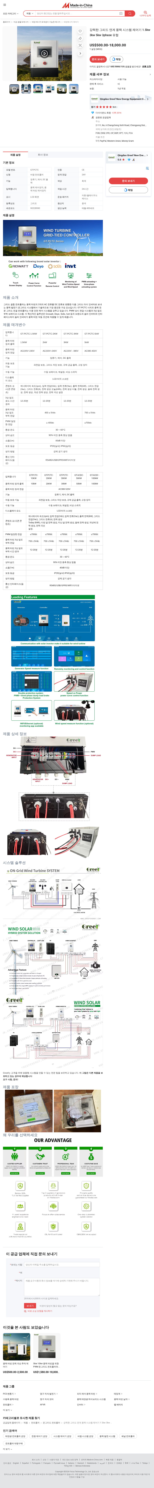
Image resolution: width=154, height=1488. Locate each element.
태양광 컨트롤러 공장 (15, 1436)
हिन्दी (126, 1463)
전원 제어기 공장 (39, 1436)
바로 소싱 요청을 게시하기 (38, 1310)
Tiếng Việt (68, 1466)
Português (36, 1463)
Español (25, 1463)
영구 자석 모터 (47, 1399)
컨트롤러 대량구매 (14, 1443)
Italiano (71, 1463)
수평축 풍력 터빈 (11, 1399)
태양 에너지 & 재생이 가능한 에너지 (46, 22)
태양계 (117, 1393)
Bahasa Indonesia (82, 1466)
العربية (102, 1463)
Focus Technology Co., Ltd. (80, 1471)
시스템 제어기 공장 (62, 1436)
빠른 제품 (110, 1459)
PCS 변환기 (8, 1393)
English (16, 1463)
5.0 (120, 159)
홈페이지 (6, 22)
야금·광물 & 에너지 (21, 22)
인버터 (80, 1404)
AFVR (42, 1404)
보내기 (30, 1305)
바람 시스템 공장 (85, 1436)
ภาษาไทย (135, 1463)
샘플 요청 (146, 66)
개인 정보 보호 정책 (70, 1459)
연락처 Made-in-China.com (92, 1459)
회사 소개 (36, 1459)
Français (47, 1463)
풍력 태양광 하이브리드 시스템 (91, 1399)
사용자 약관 (54, 1459)
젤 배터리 (118, 1404)
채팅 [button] (118, 59)
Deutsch (80, 1463)
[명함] (147, 168)
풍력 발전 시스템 (107, 1436)
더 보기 (6, 1449)
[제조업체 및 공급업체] (77, 5)
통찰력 (119, 1459)
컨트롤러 (7, 1404)
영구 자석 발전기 (48, 1393)
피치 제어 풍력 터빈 (86, 1393)
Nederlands (92, 1463)
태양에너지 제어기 (71, 22)
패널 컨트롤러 (128, 1436)
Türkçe (145, 1463)
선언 (44, 1459)
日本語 (119, 1463)
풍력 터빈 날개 (121, 1399)
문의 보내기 (98, 59)
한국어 (110, 1463)
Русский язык (59, 1463)
